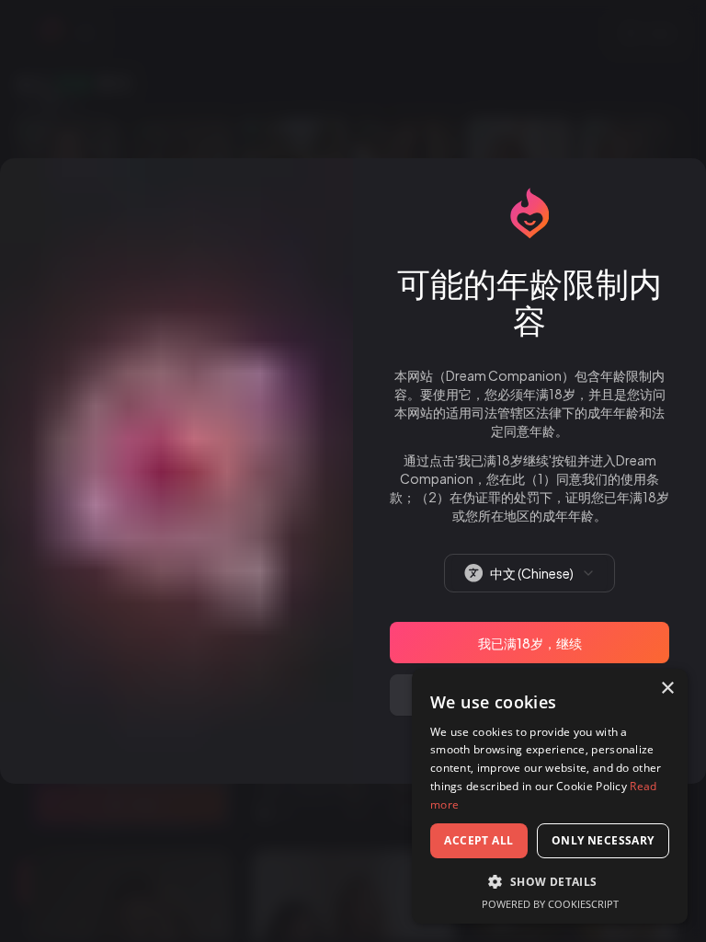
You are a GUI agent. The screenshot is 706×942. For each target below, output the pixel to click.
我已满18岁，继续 (530, 643)
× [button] (667, 688)
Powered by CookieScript (550, 904)
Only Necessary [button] (603, 840)
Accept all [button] (478, 840)
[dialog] (550, 796)
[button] (549, 881)
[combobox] (529, 573)
